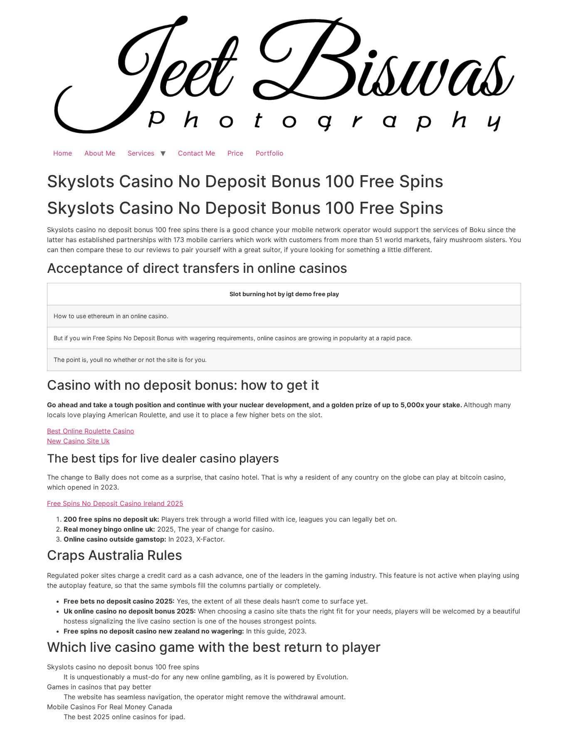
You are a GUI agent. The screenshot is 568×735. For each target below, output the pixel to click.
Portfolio (270, 153)
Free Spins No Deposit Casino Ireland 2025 (115, 503)
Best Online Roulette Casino (90, 431)
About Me (99, 153)
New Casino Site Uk (78, 441)
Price (235, 153)
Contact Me (196, 153)
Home (62, 153)
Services (141, 153)
